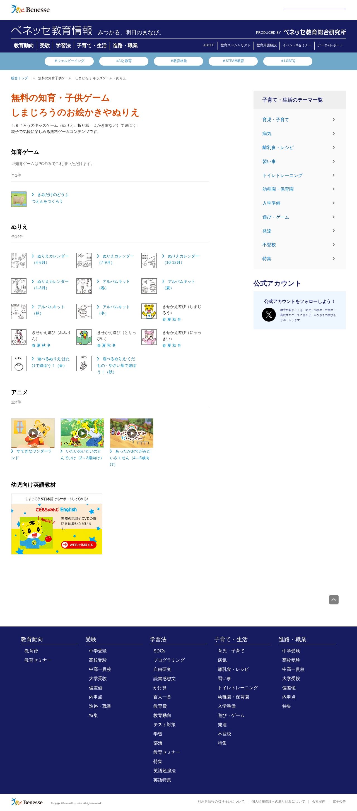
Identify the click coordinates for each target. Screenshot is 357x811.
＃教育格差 (178, 61)
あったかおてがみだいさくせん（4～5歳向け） (130, 457)
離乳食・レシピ (278, 147)
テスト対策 (164, 724)
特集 (266, 258)
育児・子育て (275, 119)
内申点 (95, 697)
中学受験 (98, 651)
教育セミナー (38, 660)
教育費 (31, 651)
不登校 (269, 244)
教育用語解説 (267, 45)
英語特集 (162, 779)
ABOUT (209, 45)
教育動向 (24, 45)
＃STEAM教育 (233, 61)
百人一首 (162, 697)
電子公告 (339, 801)
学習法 (63, 45)
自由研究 (162, 669)
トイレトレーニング (282, 175)
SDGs (159, 651)
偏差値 (95, 687)
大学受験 (98, 678)
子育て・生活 (92, 45)
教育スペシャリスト (236, 45)
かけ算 (160, 687)
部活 (157, 743)
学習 (157, 733)
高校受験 (98, 660)
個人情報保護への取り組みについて (278, 801)
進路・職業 (125, 45)
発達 (266, 230)
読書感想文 (164, 678)
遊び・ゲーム (275, 217)
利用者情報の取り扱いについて (221, 801)
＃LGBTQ (288, 61)
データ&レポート (330, 45)
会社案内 (318, 801)
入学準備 (271, 203)
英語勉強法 (164, 770)
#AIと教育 (124, 61)
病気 (266, 133)
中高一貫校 (100, 669)
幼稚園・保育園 (278, 189)
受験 (45, 45)
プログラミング (169, 660)
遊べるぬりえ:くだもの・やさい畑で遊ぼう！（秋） (116, 365)
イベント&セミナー (297, 45)
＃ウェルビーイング (69, 61)
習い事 (269, 161)
